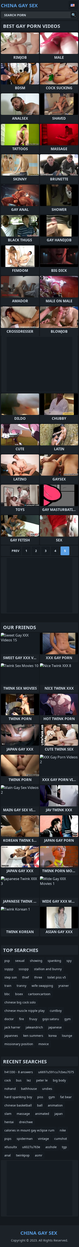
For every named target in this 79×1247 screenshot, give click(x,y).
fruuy (33, 1019)
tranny (21, 986)
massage (23, 1114)
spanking (54, 961)
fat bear (66, 1097)
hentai (9, 1122)
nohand (10, 1089)
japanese (55, 1027)
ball (40, 1105)
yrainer (63, 986)
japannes (11, 1036)
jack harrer (12, 1027)
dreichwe (26, 1122)
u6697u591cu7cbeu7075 (56, 1072)
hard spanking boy (18, 1097)
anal (7, 1155)
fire (21, 1019)
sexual (20, 961)
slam (7, 1114)
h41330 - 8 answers (18, 1072)
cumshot (60, 1139)
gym (67, 1019)
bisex (19, 994)
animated (42, 1114)
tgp (64, 1147)
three (38, 977)
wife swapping (42, 986)
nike (63, 1130)
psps (7, 1139)
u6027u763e (31, 1147)
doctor (9, 1019)
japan (58, 1114)
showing (36, 961)
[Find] (74, 15)
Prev (15, 551)
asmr (38, 1155)
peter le (42, 1080)
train (7, 986)
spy (69, 961)
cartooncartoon (39, 994)
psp (7, 961)
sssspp (24, 969)
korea (52, 1036)
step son (10, 977)
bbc (7, 994)
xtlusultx (10, 1147)
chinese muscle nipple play (24, 1011)
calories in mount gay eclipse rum (29, 1130)
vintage (43, 1139)
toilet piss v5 (56, 977)
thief (25, 977)
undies (47, 1089)
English (73, 5)
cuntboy (56, 1011)
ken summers (33, 1036)
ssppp (8, 969)
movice (43, 1044)
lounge (67, 1036)
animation (55, 1105)
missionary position (18, 1044)
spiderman (25, 1139)
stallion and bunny (48, 969)
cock (7, 1080)
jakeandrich (34, 1027)
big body (59, 1080)
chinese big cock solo (20, 1002)
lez (29, 1080)
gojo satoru (50, 1019)
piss (40, 1097)
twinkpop (23, 1155)
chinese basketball (18, 1105)
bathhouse (29, 1089)
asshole (51, 1147)
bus (19, 1080)
